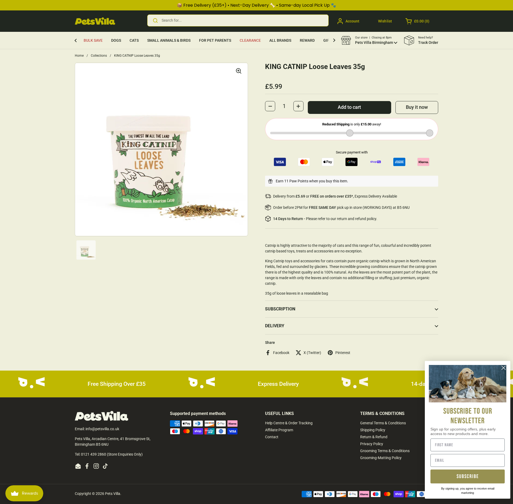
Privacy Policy (371, 444)
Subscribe (468, 476)
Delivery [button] (274, 325)
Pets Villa (112, 493)
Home (79, 55)
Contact (271, 437)
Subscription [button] (280, 308)
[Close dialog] (503, 367)
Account (352, 21)
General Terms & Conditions (383, 423)
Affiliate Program (279, 430)
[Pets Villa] (95, 21)
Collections (99, 55)
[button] (418, 21)
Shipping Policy (372, 430)
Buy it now (417, 107)
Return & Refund (373, 437)
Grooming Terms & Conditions (385, 451)
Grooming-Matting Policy (381, 458)
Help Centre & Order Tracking (289, 423)
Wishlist (385, 21)
